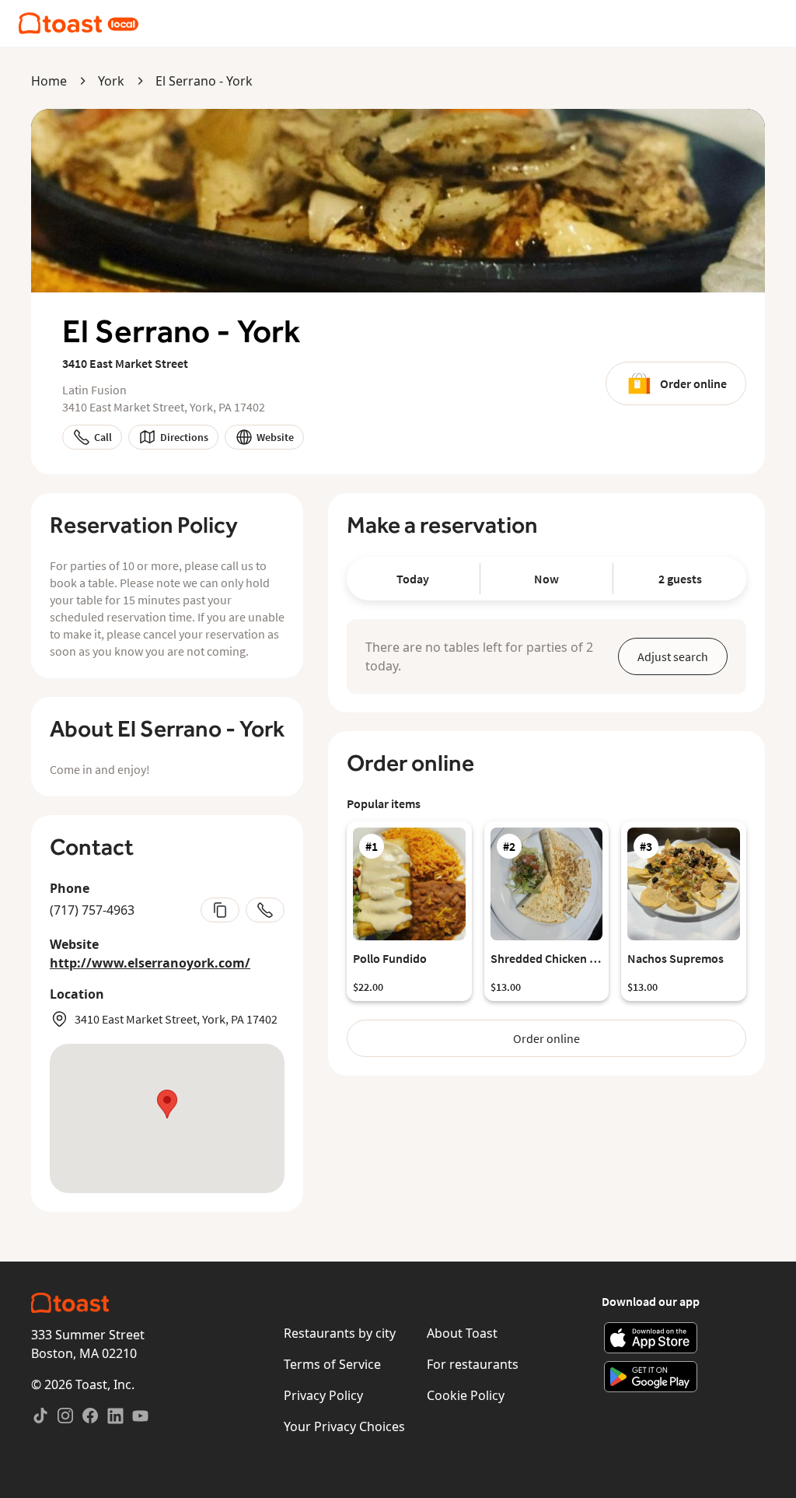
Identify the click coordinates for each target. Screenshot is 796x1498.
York (111, 80)
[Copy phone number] (220, 910)
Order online (693, 383)
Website (275, 437)
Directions (184, 437)
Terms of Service (332, 1364)
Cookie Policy (465, 1395)
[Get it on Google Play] (651, 1376)
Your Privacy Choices (344, 1426)
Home (49, 80)
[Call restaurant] (265, 910)
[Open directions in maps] (167, 1118)
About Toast (462, 1333)
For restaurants (472, 1364)
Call (103, 437)
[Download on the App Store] (651, 1337)
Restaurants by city (340, 1333)
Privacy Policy (323, 1395)
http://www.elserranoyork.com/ (150, 962)
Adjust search (672, 656)
